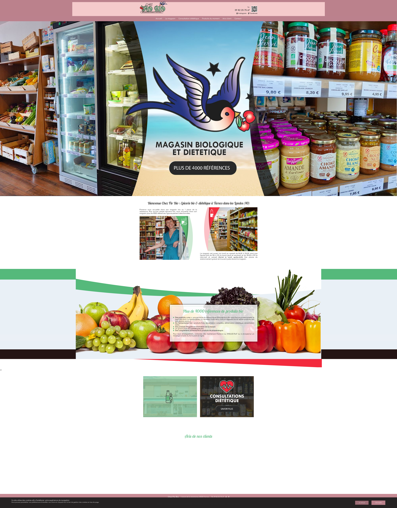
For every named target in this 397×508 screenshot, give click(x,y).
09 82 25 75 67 (242, 10)
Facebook (253, 13)
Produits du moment (210, 19)
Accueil (159, 19)
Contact (237, 19)
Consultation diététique (188, 19)
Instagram (242, 13)
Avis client (227, 19)
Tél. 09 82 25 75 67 (217, 497)
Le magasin (170, 19)
